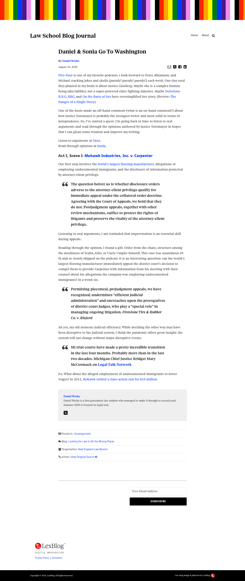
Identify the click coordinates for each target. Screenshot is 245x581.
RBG (71, 96)
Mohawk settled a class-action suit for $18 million (120, 379)
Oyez (96, 140)
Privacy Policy (42, 557)
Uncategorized (82, 434)
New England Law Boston (93, 449)
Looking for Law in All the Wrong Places (91, 441)
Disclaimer (57, 557)
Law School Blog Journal (63, 35)
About (205, 35)
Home (194, 35)
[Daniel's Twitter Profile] (66, 412)
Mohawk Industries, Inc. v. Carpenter (118, 156)
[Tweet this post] (174, 67)
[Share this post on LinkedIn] (185, 67)
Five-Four (65, 75)
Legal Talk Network (115, 364)
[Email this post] (169, 67)
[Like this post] (180, 67)
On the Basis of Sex (96, 96)
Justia (101, 146)
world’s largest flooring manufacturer (126, 164)
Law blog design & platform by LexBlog (192, 575)
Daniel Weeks (70, 60)
